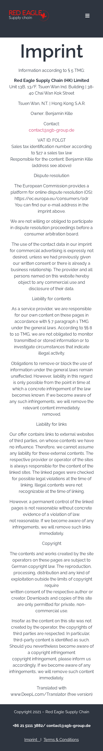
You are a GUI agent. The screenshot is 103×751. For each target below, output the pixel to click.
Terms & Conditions (61, 739)
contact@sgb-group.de (51, 130)
